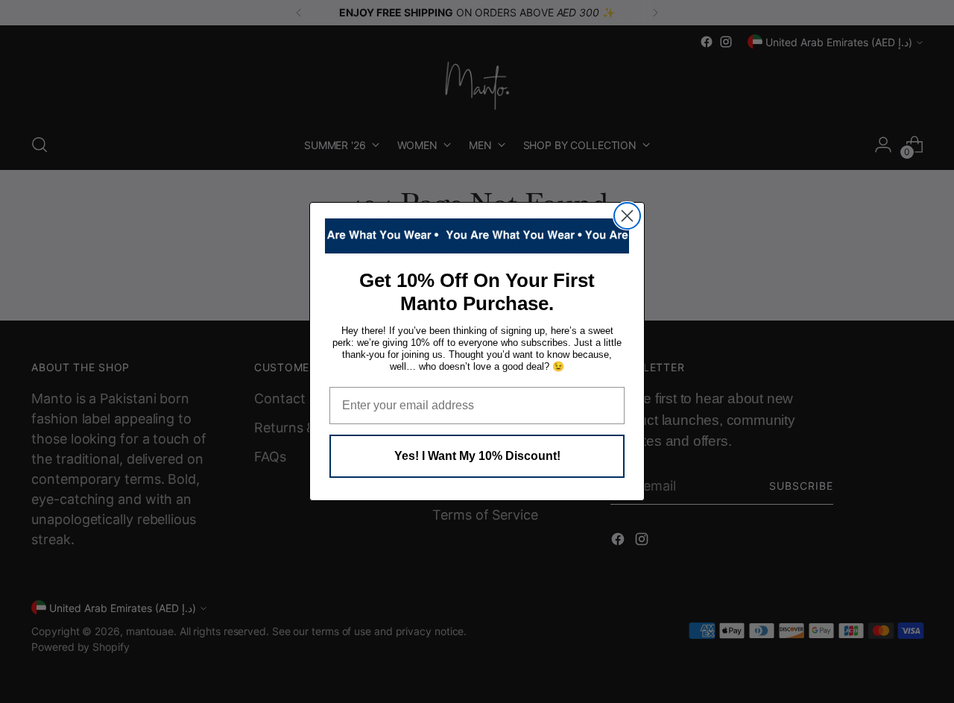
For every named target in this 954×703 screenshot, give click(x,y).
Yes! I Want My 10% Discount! (477, 456)
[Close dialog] (627, 216)
